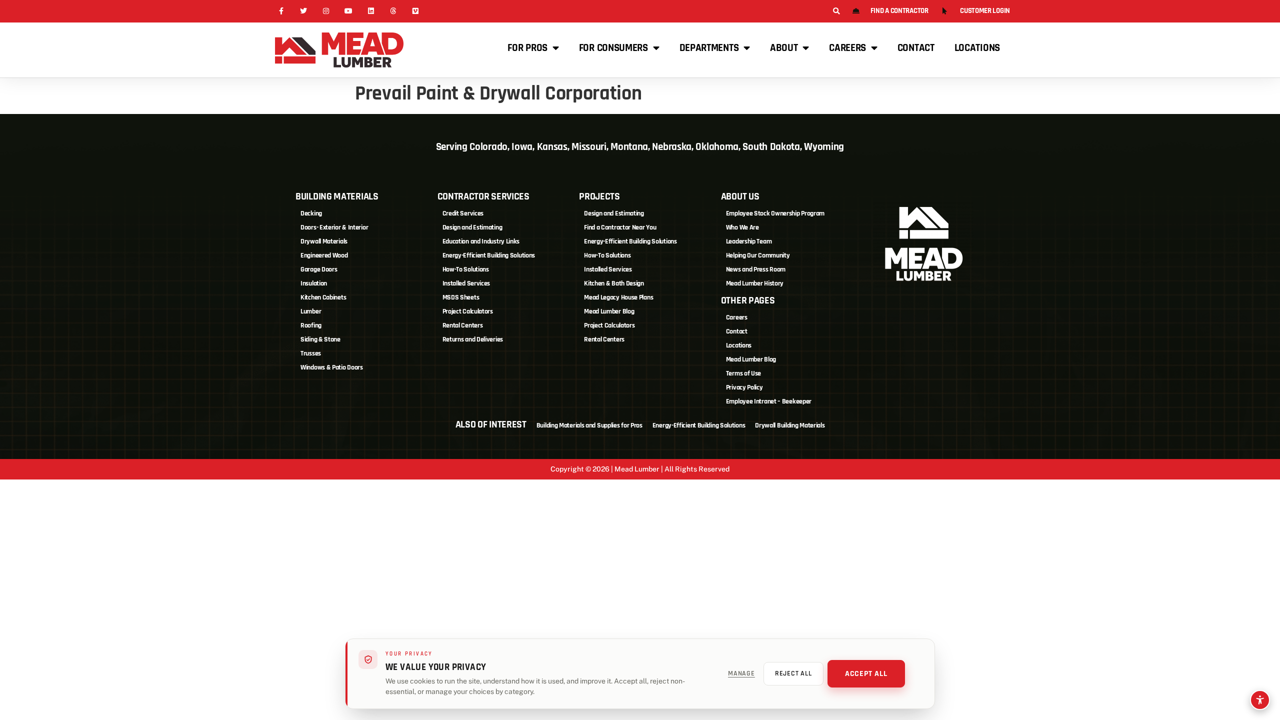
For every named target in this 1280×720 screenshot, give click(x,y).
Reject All (793, 673)
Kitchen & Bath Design (614, 283)
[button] (836, 11)
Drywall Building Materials (789, 425)
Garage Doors (318, 269)
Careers (847, 47)
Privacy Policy (744, 387)
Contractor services (484, 196)
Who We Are (742, 227)
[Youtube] (348, 11)
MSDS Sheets (461, 297)
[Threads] (393, 11)
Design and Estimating (472, 227)
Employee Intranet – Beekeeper (769, 401)
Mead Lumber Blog (609, 311)
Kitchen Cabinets (323, 297)
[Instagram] (326, 11)
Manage (741, 673)
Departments (709, 47)
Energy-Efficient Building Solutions (489, 255)
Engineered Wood (324, 255)
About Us (740, 196)
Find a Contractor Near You (620, 227)
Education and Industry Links (481, 241)
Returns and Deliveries (472, 339)
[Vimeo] (415, 11)
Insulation (313, 283)
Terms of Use (743, 373)
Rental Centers (462, 325)
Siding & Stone (320, 339)
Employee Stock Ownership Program (775, 213)
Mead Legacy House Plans (618, 297)
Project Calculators (467, 311)
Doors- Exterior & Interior (334, 227)
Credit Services (463, 213)
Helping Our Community (758, 255)
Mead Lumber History (755, 283)
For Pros (528, 47)
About (784, 47)
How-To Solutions (465, 269)
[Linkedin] (371, 11)
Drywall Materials (324, 241)
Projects (599, 196)
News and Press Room (756, 269)
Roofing (311, 325)
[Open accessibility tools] (1260, 700)
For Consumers (613, 47)
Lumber (310, 311)
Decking (311, 213)
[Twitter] (303, 11)
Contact (916, 47)
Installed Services (466, 283)
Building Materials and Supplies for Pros (589, 425)
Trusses (310, 353)
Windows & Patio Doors (331, 367)
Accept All (866, 673)
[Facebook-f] (281, 11)
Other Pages (748, 300)
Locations (977, 47)
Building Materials (337, 196)
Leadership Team (749, 241)
